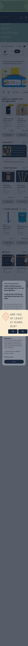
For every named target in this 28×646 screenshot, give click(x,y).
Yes (13, 331)
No (23, 331)
